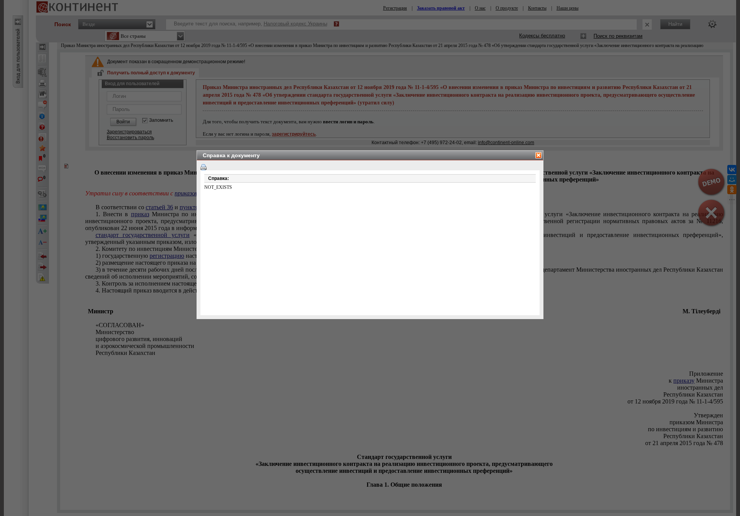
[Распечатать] (203, 167)
